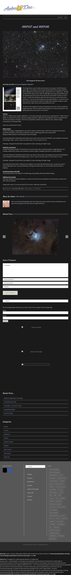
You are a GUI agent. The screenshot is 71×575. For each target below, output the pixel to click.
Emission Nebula (53, 481)
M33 (50, 495)
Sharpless (51, 521)
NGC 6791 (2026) (8, 413)
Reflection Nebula (53, 515)
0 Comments (37, 188)
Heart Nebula (52, 489)
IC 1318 (61, 492)
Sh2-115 (51, 518)
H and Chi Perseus (60, 486)
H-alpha (51, 486)
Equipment (7, 434)
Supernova (56, 527)
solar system (60, 521)
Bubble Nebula (53, 475)
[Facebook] (10, 470)
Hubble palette (53, 492)
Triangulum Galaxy (54, 533)
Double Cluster (62, 478)
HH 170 (60, 489)
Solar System (7, 453)
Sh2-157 (58, 518)
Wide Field (7, 457)
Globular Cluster (59, 484)
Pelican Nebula (53, 509)
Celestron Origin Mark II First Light (13, 398)
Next (65, 17)
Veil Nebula (61, 535)
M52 (60, 495)
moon (57, 498)
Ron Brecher (7, 188)
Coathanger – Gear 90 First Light (12, 406)
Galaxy (51, 484)
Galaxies (6, 438)
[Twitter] (5, 470)
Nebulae (6, 445)
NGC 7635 (58, 501)
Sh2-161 (64, 518)
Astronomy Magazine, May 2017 (24, 84)
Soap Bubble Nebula (9, 409)
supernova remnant (54, 530)
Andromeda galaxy (54, 469)
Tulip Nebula (52, 535)
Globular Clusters (8, 442)
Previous (60, 17)
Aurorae (6, 430)
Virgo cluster (52, 538)
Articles (6, 426)
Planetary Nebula (53, 512)
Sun (50, 527)
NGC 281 (51, 501)
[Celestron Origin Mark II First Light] (35, 220)
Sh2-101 (63, 515)
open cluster (52, 507)
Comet (61, 475)
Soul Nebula (52, 524)
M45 (55, 495)
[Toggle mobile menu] (67, 5)
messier (51, 498)
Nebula (63, 498)
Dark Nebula (52, 478)
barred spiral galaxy (54, 472)
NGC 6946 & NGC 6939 (10, 402)
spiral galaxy (61, 524)
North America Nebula (55, 504)
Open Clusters (28, 188)
